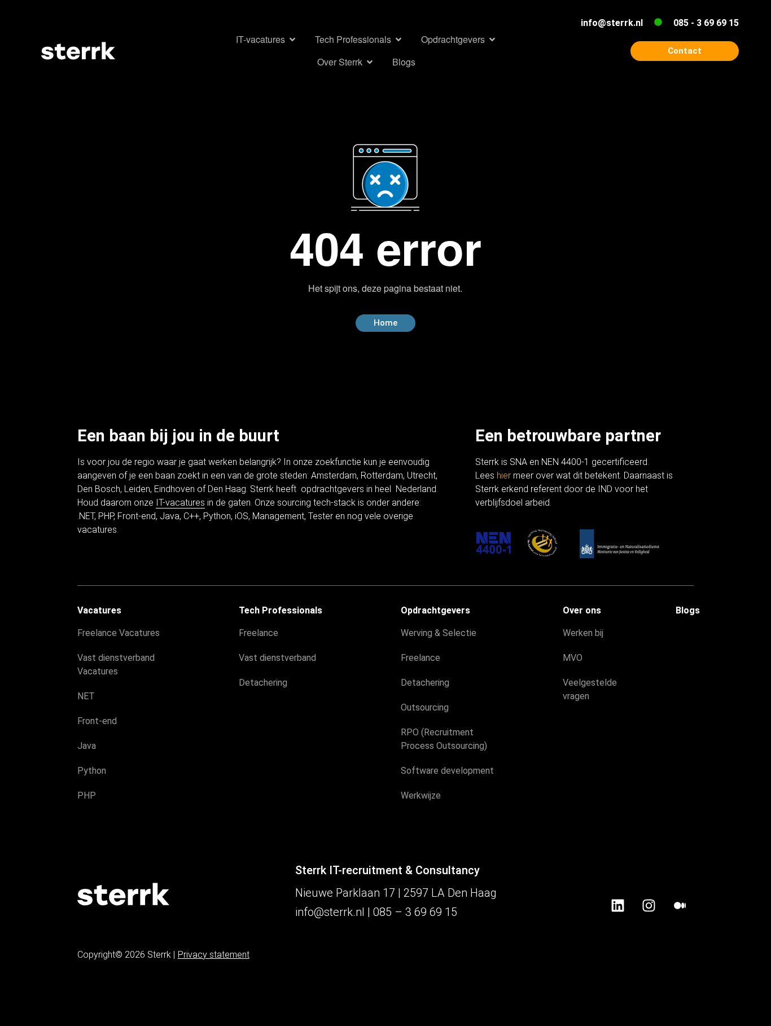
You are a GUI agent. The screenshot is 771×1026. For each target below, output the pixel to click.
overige (398, 516)
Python (217, 516)
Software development (447, 770)
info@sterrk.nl (612, 22)
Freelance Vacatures (118, 633)
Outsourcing (425, 707)
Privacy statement (213, 954)
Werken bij (583, 633)
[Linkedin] (617, 906)
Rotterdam (382, 475)
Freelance (258, 633)
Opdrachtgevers (435, 610)
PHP (105, 516)
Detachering (263, 682)
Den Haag (227, 489)
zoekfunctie (338, 462)
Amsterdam (334, 475)
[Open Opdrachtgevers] (492, 39)
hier (504, 475)
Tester (320, 516)
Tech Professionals (280, 610)
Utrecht (421, 475)
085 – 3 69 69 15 (415, 912)
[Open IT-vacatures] (292, 39)
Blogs (688, 610)
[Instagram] (648, 906)
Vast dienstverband (277, 657)
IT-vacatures (180, 502)
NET (86, 696)
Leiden (137, 489)
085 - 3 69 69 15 (706, 22)
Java (169, 516)
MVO (572, 657)
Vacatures (99, 610)
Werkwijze (421, 795)
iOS (241, 516)
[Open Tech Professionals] (398, 39)
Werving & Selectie (438, 633)
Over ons (582, 610)
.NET (85, 516)
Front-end (136, 516)
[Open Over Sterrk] (369, 62)
